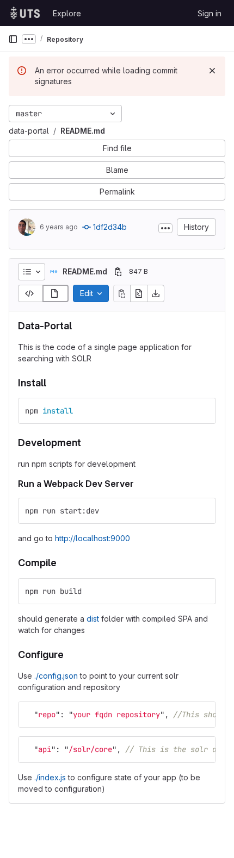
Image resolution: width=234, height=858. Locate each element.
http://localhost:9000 (92, 538)
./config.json (56, 675)
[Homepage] (25, 13)
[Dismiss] (212, 70)
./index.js (50, 777)
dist (93, 618)
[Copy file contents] (122, 293)
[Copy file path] (118, 271)
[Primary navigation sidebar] (13, 39)
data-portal (29, 130)
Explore (67, 13)
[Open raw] (138, 293)
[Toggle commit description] (165, 228)
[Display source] (30, 293)
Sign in (209, 13)
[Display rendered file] (55, 293)
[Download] (155, 293)
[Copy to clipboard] (203, 410)
